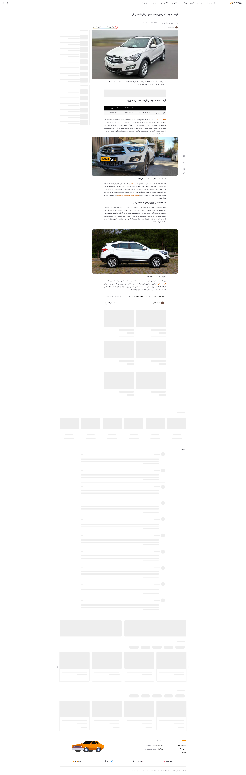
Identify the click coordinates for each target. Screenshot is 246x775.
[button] (90, 746)
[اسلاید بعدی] (57, 667)
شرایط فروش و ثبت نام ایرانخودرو (128, 195)
